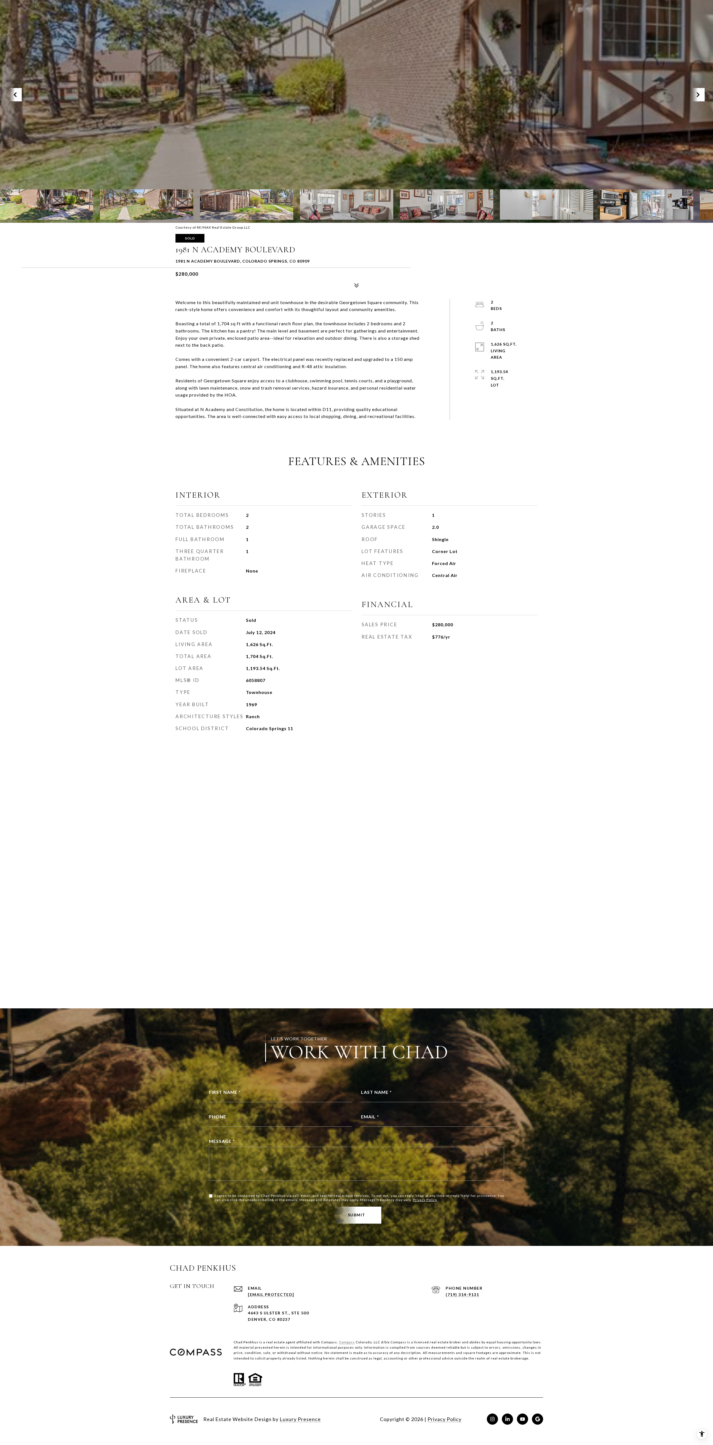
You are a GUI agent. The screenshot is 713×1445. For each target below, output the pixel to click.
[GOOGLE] (537, 1419)
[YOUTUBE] (522, 1419)
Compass (347, 1342)
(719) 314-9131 (462, 1294)
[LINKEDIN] (507, 1419)
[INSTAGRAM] (492, 1419)
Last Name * (376, 1092)
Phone (217, 1116)
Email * (370, 1116)
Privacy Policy (425, 1200)
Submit (356, 1214)
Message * (222, 1141)
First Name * (225, 1092)
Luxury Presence (300, 1419)
